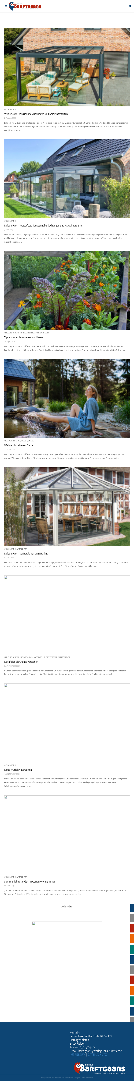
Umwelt (31, 441)
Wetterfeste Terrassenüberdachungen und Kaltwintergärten (36, 114)
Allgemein (8, 441)
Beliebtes (31, 333)
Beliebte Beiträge (20, 333)
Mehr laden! (67, 906)
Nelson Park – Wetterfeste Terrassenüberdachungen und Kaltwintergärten (43, 225)
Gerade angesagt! (34, 657)
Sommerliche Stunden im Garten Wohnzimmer (29, 881)
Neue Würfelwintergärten (18, 769)
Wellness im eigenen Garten (19, 445)
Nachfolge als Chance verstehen (21, 661)
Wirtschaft (22, 549)
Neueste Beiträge (50, 657)
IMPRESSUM (77, 1054)
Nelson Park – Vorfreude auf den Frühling (26, 553)
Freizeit (46, 333)
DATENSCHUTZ (97, 1054)
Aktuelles (8, 333)
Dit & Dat (39, 333)
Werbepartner (10, 109)
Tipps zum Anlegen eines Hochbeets (23, 337)
